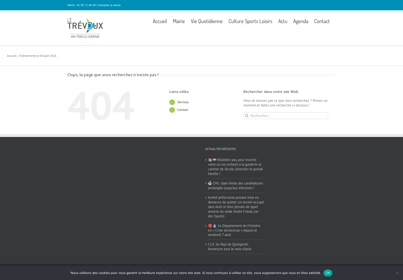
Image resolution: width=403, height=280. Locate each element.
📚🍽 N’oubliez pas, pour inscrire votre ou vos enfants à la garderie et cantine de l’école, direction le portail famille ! (235, 166)
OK (328, 273)
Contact (182, 110)
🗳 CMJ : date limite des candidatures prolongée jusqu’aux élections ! (235, 185)
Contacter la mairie (109, 5)
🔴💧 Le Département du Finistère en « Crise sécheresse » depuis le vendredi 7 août (234, 230)
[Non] (397, 273)
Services (183, 102)
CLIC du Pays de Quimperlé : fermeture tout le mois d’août (229, 246)
